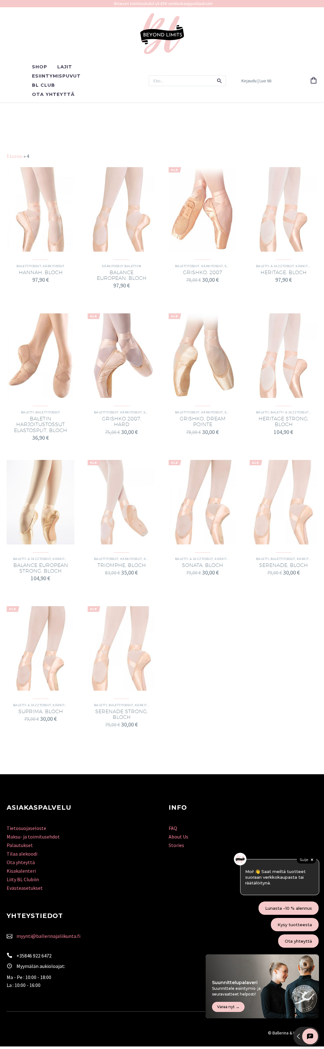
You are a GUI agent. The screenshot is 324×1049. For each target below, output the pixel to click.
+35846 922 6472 (34, 955)
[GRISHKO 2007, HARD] (121, 355)
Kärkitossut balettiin (121, 266)
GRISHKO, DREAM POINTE (203, 421)
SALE (229, 266)
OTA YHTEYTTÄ (53, 94)
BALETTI (27, 412)
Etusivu (14, 156)
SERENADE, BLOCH (283, 565)
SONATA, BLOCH (202, 565)
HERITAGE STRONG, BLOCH (283, 421)
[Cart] (313, 81)
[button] (219, 80)
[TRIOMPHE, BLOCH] (121, 502)
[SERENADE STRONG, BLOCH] (121, 648)
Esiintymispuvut (56, 76)
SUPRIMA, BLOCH (40, 711)
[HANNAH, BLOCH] (40, 209)
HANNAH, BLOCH (41, 272)
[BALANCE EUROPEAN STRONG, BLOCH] (40, 502)
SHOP (39, 67)
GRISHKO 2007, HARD (121, 421)
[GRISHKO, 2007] (202, 209)
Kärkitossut (54, 266)
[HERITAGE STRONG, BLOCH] (283, 355)
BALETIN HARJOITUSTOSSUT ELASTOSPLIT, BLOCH (40, 424)
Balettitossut (28, 266)
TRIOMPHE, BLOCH (121, 565)
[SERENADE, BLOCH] (283, 502)
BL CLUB (43, 85)
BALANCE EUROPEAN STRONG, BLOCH (40, 568)
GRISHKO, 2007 (202, 272)
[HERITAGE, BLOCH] (283, 209)
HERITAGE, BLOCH (283, 272)
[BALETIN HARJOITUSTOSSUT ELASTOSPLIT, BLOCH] (40, 355)
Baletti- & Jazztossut (275, 266)
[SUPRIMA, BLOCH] (40, 648)
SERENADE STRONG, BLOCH (121, 714)
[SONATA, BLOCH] (202, 502)
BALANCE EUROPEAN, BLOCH (121, 275)
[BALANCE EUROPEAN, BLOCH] (121, 209)
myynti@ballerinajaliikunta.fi (48, 936)
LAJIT (64, 67)
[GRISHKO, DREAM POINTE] (202, 355)
